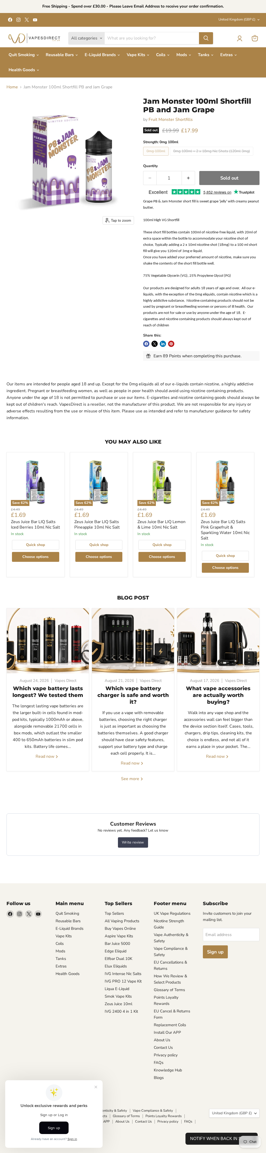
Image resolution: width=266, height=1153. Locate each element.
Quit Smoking (22, 55)
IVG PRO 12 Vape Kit (123, 981)
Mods (182, 55)
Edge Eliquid (116, 951)
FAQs (158, 1062)
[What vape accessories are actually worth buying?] (218, 640)
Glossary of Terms (169, 989)
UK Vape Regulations (172, 913)
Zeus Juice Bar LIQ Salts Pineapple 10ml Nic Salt (97, 524)
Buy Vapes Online (120, 928)
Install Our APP (167, 1032)
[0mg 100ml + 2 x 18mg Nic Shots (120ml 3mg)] (212, 157)
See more (130, 779)
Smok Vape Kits (118, 996)
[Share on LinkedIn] (163, 344)
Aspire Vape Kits (119, 936)
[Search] (206, 38)
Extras (227, 55)
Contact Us (163, 1047)
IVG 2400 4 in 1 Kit (121, 1011)
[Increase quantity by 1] (188, 178)
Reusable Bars (60, 55)
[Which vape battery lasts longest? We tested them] (48, 640)
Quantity (150, 166)
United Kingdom (236, 19)
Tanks (204, 55)
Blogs (159, 1077)
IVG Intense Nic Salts (123, 973)
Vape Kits (136, 55)
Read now (45, 756)
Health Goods (22, 70)
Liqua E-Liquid (117, 988)
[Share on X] (154, 344)
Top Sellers (114, 913)
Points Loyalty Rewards (163, 1116)
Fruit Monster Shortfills (171, 119)
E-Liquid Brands (101, 55)
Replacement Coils (170, 1024)
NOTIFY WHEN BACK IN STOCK (221, 1138)
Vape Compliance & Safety (153, 1110)
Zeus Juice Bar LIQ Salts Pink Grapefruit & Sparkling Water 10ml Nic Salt (225, 530)
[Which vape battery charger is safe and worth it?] (133, 640)
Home (12, 87)
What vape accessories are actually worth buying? (218, 695)
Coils (161, 55)
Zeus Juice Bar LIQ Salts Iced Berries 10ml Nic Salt (35, 524)
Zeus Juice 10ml (118, 1003)
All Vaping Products (122, 921)
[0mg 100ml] (156, 157)
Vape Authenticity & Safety (106, 1110)
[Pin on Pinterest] (171, 344)
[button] (239, 38)
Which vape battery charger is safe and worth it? (133, 695)
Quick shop (35, 544)
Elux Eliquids (116, 966)
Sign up (215, 952)
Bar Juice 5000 (117, 943)
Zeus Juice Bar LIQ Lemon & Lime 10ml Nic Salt (161, 524)
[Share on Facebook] (146, 344)
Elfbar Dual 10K (118, 958)
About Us (162, 1040)
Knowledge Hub (168, 1070)
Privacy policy (166, 1055)
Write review (133, 842)
